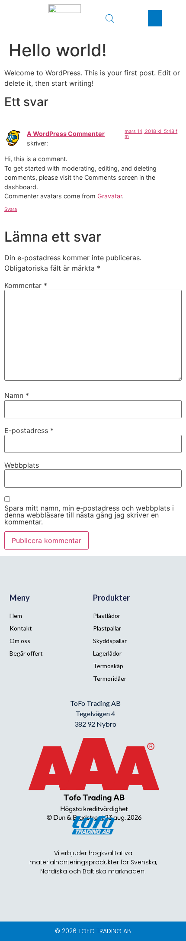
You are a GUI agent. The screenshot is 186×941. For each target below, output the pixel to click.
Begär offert (26, 653)
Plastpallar (107, 628)
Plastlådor (106, 615)
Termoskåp (108, 665)
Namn (16, 395)
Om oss (20, 640)
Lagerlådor (107, 653)
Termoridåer (109, 678)
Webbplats (21, 465)
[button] (155, 18)
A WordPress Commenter (66, 133)
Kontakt (21, 628)
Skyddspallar (110, 640)
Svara (10, 209)
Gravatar (109, 196)
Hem (16, 615)
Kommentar (25, 285)
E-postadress (29, 430)
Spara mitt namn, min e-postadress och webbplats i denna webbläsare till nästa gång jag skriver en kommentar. (89, 514)
